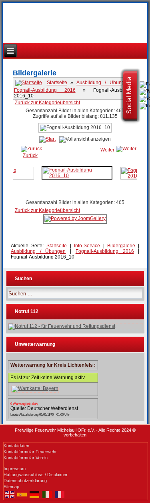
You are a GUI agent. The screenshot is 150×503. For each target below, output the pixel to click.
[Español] (22, 494)
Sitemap (11, 486)
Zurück (30, 155)
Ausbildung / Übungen (103, 83)
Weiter (107, 150)
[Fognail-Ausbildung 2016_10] (77, 172)
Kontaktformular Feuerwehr (30, 451)
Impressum (15, 468)
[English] (10, 494)
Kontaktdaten (16, 445)
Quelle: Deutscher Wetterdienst (44, 408)
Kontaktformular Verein (26, 457)
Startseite (57, 83)
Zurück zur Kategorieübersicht (47, 102)
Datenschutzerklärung (25, 480)
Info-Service (87, 245)
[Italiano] (47, 494)
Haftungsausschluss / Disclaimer (36, 474)
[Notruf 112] (75, 326)
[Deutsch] (34, 494)
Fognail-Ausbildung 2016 (45, 90)
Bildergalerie (121, 245)
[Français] (59, 494)
